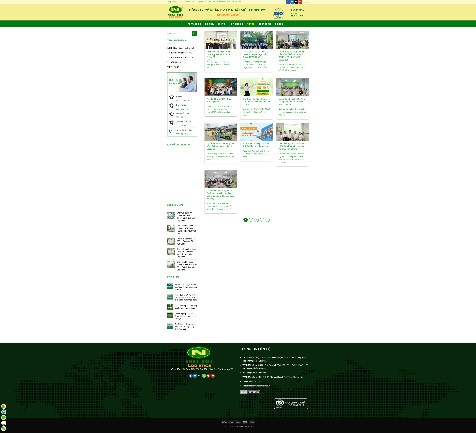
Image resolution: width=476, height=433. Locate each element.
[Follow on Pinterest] (208, 376)
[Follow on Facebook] (288, 2)
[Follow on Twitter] (292, 2)
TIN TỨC (250, 24)
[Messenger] (3, 411)
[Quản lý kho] (3, 428)
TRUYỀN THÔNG (174, 62)
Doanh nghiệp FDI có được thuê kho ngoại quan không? (186, 316)
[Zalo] (3, 423)
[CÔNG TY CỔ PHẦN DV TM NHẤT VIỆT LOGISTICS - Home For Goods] (175, 12)
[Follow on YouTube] (300, 2)
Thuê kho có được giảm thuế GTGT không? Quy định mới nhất (185, 326)
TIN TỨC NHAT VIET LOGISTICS (181, 57)
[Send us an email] (296, 2)
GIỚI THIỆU (209, 24)
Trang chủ (196, 24)
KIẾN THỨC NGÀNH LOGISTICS (180, 48)
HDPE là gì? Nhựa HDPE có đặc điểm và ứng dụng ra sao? (186, 287)
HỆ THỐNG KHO (236, 24)
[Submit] (194, 33)
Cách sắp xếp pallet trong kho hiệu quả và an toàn (186, 306)
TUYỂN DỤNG (173, 67)
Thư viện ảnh (265, 24)
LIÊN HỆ (279, 24)
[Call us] (204, 376)
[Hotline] (3, 417)
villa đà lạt (304, 412)
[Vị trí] (3, 406)
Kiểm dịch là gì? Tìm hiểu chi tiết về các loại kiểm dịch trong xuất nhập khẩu (186, 297)
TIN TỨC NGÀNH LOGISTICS (179, 53)
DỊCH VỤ (221, 24)
